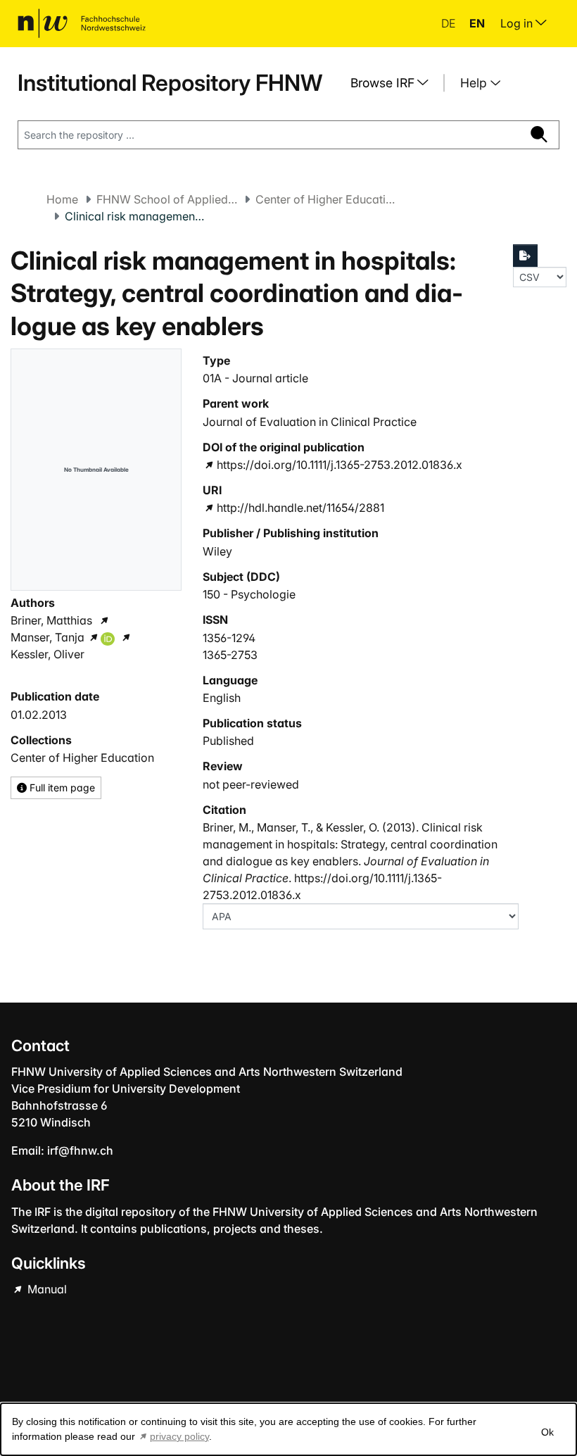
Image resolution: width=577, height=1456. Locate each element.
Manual (46, 1289)
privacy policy (179, 1436)
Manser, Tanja (47, 637)
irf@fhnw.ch (80, 1150)
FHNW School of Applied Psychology (166, 199)
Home (62, 199)
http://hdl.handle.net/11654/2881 (300, 508)
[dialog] (288, 1429)
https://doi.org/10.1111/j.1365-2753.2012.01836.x (339, 465)
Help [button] (475, 82)
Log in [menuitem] (517, 23)
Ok (547, 1432)
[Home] (82, 23)
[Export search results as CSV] (525, 255)
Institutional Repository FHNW (170, 82)
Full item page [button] (61, 787)
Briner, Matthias (51, 620)
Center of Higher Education (325, 199)
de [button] (449, 23)
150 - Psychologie (249, 594)
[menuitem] (394, 83)
